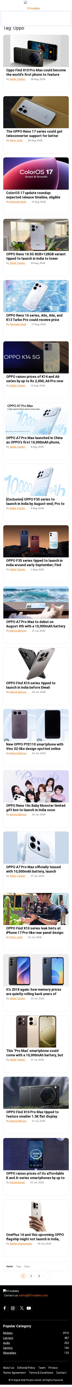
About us (8, 1367)
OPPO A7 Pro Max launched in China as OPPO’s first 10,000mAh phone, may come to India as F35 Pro (34, 442)
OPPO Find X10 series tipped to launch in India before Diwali (30, 685)
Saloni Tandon (17, 79)
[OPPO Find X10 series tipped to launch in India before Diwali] (36, 664)
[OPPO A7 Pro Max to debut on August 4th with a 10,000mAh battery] (36, 603)
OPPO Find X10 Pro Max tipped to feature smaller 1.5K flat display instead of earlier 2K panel (32, 1116)
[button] (7, 4)
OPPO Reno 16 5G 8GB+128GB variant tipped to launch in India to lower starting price (36, 258)
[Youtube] (30, 1309)
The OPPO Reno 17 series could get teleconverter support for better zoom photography (34, 135)
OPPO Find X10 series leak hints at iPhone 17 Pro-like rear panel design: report (35, 932)
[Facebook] (6, 1309)
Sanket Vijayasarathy (21, 1243)
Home (9, 1266)
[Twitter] (22, 1309)
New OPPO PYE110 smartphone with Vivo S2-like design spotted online (34, 746)
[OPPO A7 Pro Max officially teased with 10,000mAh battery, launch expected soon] (36, 848)
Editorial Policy (26, 1367)
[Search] (68, 4)
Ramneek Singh (18, 202)
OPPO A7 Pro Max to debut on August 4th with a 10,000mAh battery (35, 624)
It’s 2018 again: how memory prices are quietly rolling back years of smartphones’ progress (33, 993)
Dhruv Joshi (16, 140)
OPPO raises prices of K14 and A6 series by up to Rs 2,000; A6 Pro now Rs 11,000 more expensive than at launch (34, 381)
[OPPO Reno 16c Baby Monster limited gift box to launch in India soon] (36, 786)
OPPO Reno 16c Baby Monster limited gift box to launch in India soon (35, 808)
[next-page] (47, 1276)
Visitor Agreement (14, 1372)
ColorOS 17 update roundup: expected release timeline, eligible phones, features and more (33, 197)
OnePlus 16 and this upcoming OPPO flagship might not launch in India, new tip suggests (35, 1239)
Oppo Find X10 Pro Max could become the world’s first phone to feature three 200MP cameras (36, 74)
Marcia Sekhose (18, 630)
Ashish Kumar (17, 1182)
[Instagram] (14, 1309)
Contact (61, 1372)
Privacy (53, 1367)
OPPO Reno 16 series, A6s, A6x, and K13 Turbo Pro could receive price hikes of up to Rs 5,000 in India (34, 319)
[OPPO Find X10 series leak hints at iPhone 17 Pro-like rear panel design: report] (36, 909)
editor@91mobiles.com (33, 1295)
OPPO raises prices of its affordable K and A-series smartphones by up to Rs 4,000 (35, 1177)
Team (42, 1367)
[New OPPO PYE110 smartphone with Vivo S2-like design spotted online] (36, 725)
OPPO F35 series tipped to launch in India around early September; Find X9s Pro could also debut (34, 565)
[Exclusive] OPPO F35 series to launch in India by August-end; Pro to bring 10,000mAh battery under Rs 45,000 (35, 503)
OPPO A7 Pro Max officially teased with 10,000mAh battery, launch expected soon (33, 871)
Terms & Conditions (41, 1372)
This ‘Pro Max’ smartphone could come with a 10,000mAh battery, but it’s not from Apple (34, 1055)
